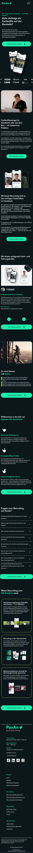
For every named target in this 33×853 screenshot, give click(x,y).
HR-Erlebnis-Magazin (12, 782)
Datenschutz (10, 823)
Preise (8, 814)
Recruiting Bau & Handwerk (14, 800)
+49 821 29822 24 (11, 755)
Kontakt (8, 780)
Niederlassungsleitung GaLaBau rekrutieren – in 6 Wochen (15, 603)
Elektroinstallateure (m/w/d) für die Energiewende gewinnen (15, 672)
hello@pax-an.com (11, 752)
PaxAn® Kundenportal (12, 785)
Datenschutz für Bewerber (14, 826)
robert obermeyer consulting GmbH (16, 851)
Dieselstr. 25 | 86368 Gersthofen (14, 749)
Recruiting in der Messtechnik (14, 638)
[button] (9, 319)
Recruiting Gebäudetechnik (14, 794)
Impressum (9, 829)
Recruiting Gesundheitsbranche (15, 797)
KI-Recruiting (10, 812)
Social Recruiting (11, 809)
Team (8, 777)
